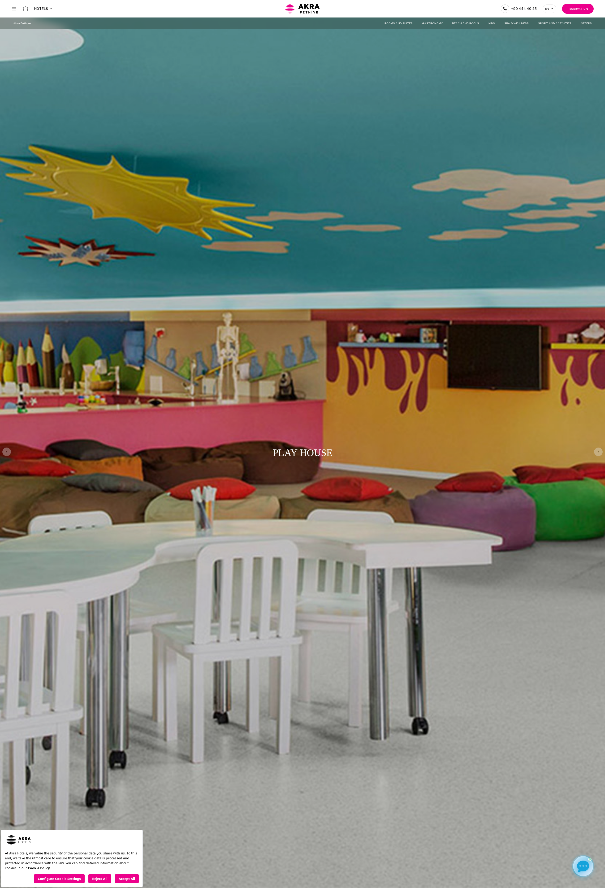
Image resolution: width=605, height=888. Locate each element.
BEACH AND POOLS (465, 23)
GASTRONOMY (432, 23)
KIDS (491, 23)
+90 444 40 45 (524, 9)
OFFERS (586, 23)
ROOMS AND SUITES (399, 23)
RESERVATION (578, 8)
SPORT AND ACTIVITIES (554, 23)
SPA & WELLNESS (516, 23)
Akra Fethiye (22, 23)
